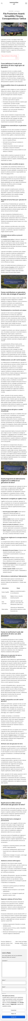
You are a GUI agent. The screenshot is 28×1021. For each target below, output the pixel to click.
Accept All (13, 1017)
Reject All (13, 1013)
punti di (15, 451)
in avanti (8, 390)
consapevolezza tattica (7, 46)
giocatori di (11, 434)
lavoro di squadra (9, 267)
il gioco (8, 173)
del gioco (21, 180)
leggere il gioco (13, 735)
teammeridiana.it (14, 3)
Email (3, 987)
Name (4, 980)
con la (8, 511)
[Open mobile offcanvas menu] (26, 3)
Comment (5, 960)
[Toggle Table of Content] (15, 58)
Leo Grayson (17, 11)
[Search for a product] (2, 3)
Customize (13, 1010)
